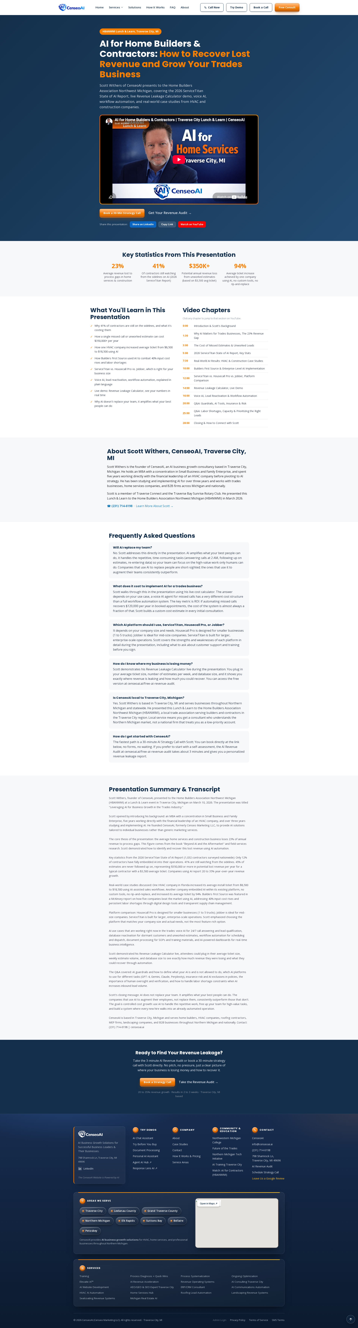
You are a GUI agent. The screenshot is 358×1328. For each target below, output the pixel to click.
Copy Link (167, 224)
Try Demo (236, 7)
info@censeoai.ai (262, 1144)
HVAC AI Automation (92, 1292)
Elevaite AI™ (86, 1281)
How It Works (155, 7)
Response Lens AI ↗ (145, 1168)
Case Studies (180, 1144)
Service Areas (180, 1162)
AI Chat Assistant (143, 1138)
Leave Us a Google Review (268, 1178)
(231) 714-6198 (261, 1150)
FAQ (172, 7)
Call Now (214, 7)
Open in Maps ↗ (208, 1203)
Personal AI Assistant (145, 1156)
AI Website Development (94, 1287)
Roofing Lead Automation (196, 1292)
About (185, 7)
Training (84, 1276)
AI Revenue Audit (262, 1166)
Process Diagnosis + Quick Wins (149, 1276)
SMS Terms (278, 1320)
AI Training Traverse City (227, 1164)
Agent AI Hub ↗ (142, 1162)
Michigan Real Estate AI (143, 1298)
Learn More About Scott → (154, 506)
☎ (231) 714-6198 (119, 506)
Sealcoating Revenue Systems (97, 1298)
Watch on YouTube (192, 224)
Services (114, 7)
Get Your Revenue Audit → (170, 212)
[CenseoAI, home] (71, 7)
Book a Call (261, 7)
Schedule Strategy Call (265, 1172)
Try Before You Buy (145, 1144)
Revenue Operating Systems (197, 1281)
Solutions (134, 7)
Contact (177, 1150)
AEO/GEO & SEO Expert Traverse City (152, 1287)
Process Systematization (195, 1276)
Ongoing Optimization (245, 1276)
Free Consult (287, 7)
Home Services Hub (141, 1292)
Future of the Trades (224, 1148)
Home (99, 7)
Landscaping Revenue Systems (250, 1292)
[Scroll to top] (350, 1319)
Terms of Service (258, 1320)
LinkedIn (88, 1168)
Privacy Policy (237, 1320)
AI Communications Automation (250, 1287)
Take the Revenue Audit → (198, 1082)
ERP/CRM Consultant (193, 1287)
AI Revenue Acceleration (144, 1281)
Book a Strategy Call (157, 1082)
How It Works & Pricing (186, 1156)
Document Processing (146, 1150)
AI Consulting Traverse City (247, 1281)
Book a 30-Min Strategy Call (122, 213)
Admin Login (219, 1320)
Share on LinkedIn (143, 224)
